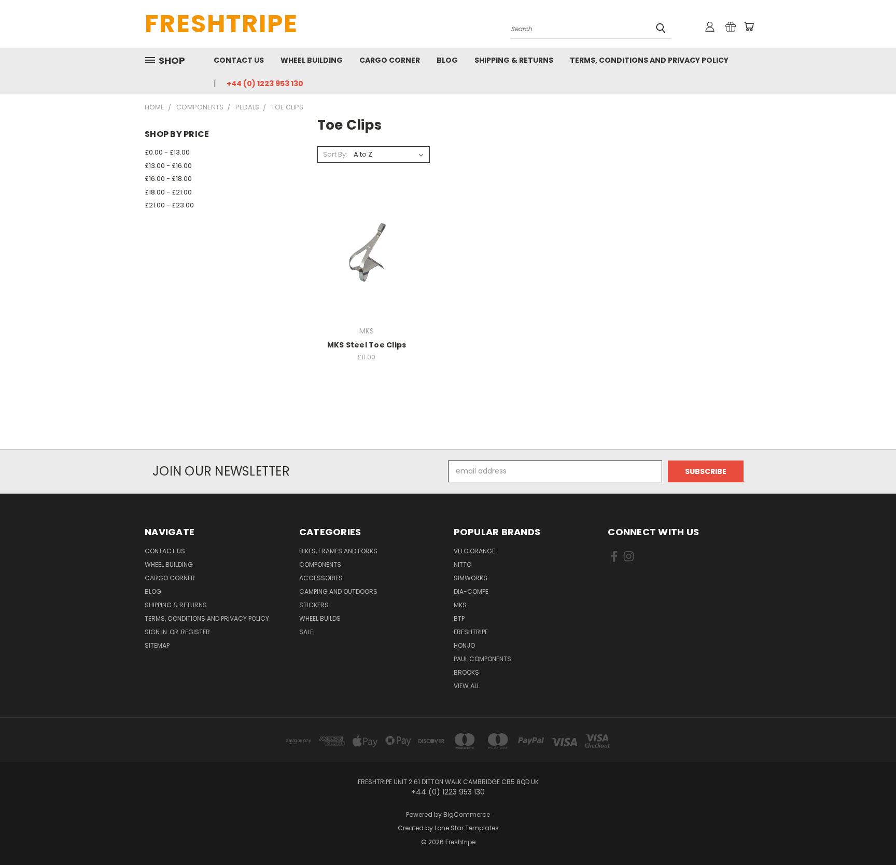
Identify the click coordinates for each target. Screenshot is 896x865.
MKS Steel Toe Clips (367, 345)
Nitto (462, 564)
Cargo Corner (389, 60)
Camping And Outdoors (338, 591)
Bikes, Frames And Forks (338, 551)
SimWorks (470, 578)
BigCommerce (466, 814)
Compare (363, 252)
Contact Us (239, 60)
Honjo (464, 645)
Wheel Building (312, 60)
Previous (868, 832)
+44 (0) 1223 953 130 (265, 83)
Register (195, 631)
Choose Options (366, 271)
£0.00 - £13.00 (167, 152)
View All (467, 685)
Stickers (314, 605)
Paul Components (482, 658)
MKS (460, 605)
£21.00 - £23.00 (169, 205)
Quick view (366, 232)
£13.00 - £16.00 (168, 166)
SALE (306, 631)
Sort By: (335, 154)
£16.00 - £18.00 (168, 179)
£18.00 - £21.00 (168, 192)
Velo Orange (474, 551)
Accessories (321, 578)
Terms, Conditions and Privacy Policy (649, 60)
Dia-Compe (471, 591)
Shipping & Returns (513, 60)
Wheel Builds (320, 618)
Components (320, 564)
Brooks (466, 672)
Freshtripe (471, 631)
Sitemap (157, 645)
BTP (459, 618)
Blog (447, 60)
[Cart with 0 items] (749, 26)
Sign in (157, 631)
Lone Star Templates (467, 828)
